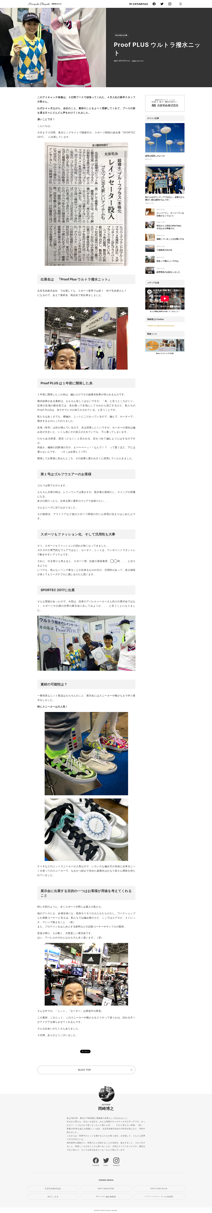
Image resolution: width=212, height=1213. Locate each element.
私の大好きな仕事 (121, 35)
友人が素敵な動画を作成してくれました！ (165, 311)
